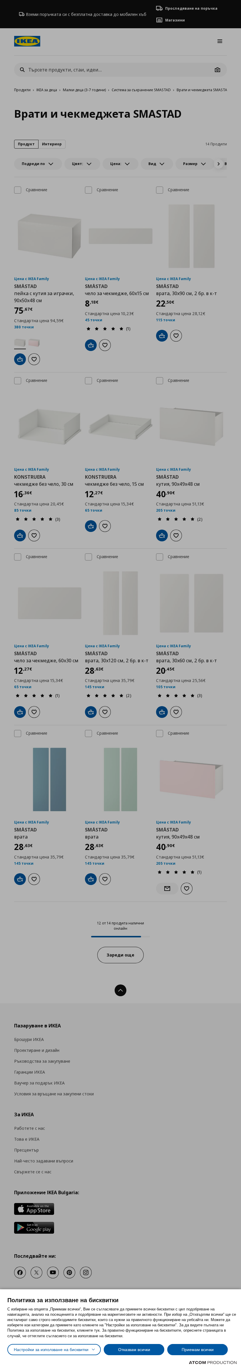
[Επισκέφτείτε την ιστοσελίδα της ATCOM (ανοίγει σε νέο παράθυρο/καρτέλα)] (213, 1362)
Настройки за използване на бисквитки (51, 1349)
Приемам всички (198, 1349)
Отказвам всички (134, 1349)
